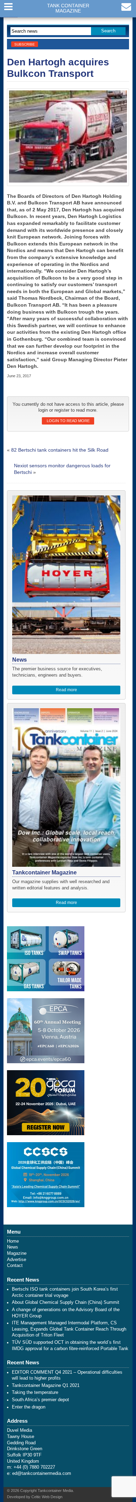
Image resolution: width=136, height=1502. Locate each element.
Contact (15, 1265)
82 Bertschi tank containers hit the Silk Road (59, 450)
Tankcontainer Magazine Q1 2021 (46, 1385)
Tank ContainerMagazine (68, 8)
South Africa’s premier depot (40, 1399)
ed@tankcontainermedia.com (41, 1473)
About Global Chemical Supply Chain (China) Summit (65, 1302)
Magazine (17, 1253)
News (12, 1247)
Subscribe (24, 44)
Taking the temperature (35, 1392)
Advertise (16, 1259)
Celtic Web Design (46, 1497)
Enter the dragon (28, 1407)
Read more (66, 689)
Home (13, 1241)
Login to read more (68, 421)
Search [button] (108, 31)
